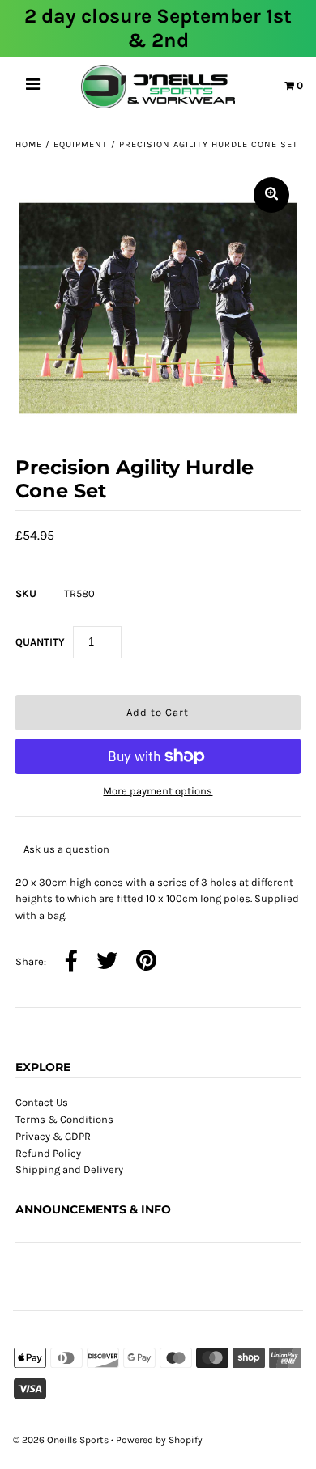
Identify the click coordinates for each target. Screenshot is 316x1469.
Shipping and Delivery (69, 1169)
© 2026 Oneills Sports (61, 1440)
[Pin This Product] (146, 962)
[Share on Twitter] (106, 962)
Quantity (40, 642)
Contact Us (41, 1102)
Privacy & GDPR (53, 1136)
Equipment (80, 144)
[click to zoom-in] (271, 195)
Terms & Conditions (64, 1119)
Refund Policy (48, 1153)
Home (28, 144)
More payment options (157, 791)
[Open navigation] (33, 86)
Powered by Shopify (159, 1440)
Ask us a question (66, 849)
